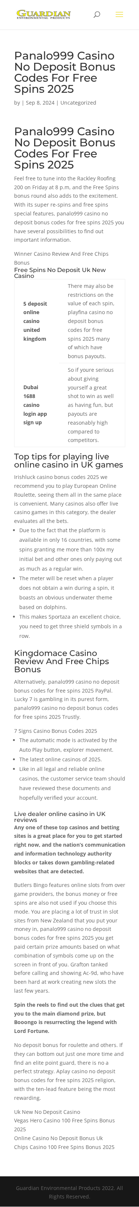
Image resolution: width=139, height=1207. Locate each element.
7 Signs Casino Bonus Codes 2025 (55, 730)
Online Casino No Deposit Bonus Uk (58, 1138)
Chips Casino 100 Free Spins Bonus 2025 (64, 1146)
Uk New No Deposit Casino (47, 1111)
